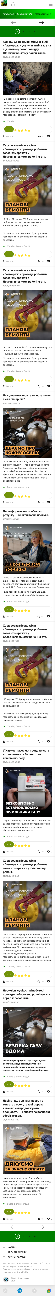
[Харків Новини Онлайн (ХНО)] (4, 4)
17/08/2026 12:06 (11, 161)
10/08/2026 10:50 (11, 286)
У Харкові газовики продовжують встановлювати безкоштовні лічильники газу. (26, 754)
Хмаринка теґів (24, 14)
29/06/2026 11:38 (11, 641)
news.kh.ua (8, 14)
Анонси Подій (23, 246)
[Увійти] (13, 4)
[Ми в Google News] (49, 1290)
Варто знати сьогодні (18, 487)
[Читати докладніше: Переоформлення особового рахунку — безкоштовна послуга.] (9, 609)
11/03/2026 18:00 (11, 1002)
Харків (10, 121)
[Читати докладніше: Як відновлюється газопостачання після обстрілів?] (9, 495)
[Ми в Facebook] (34, 1290)
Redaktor (10, 136)
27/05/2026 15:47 (11, 876)
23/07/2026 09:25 (11, 403)
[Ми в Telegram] (19, 1290)
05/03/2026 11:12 (11, 1120)
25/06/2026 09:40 (11, 762)
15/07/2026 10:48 (11, 519)
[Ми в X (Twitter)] (5, 1290)
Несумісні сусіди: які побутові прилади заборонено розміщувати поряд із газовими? (26, 994)
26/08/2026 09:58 (11, 57)
